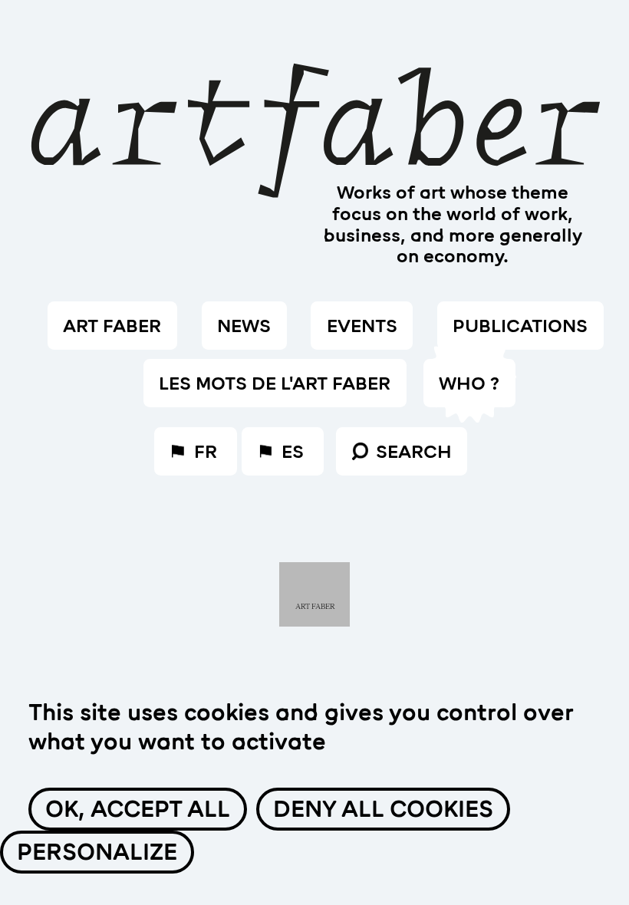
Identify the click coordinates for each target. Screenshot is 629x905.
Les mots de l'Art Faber (274, 383)
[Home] (314, 107)
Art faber (112, 325)
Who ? (469, 383)
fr (205, 451)
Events (362, 325)
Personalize (97, 852)
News (244, 325)
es (293, 451)
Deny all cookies (383, 809)
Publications (520, 325)
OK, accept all (137, 809)
